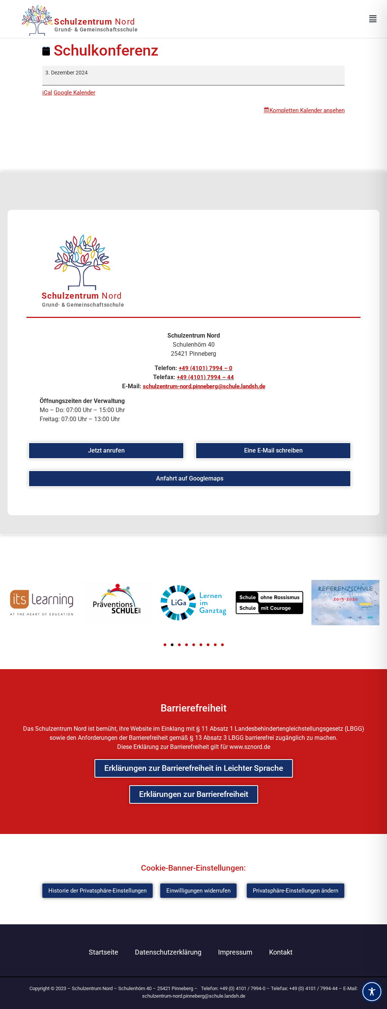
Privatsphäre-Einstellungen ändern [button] (295, 890)
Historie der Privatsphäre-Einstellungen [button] (97, 890)
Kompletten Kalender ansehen (307, 110)
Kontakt (281, 952)
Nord (94, 21)
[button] (165, 644)
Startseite (103, 952)
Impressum (235, 952)
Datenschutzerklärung (168, 952)
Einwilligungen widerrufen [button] (198, 890)
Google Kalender (74, 92)
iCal (47, 92)
